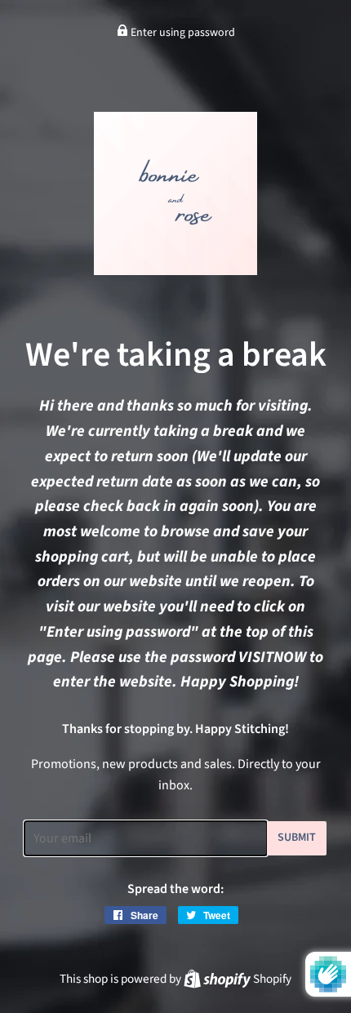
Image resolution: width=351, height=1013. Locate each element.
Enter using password (181, 32)
